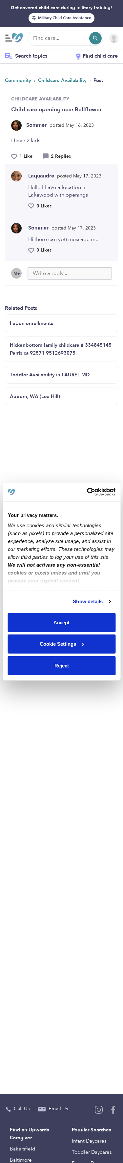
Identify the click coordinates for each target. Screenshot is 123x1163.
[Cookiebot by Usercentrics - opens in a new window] (87, 492)
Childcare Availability (63, 80)
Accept (61, 622)
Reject (61, 665)
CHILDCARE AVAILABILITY (40, 99)
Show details (88, 601)
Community (18, 80)
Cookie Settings (58, 644)
